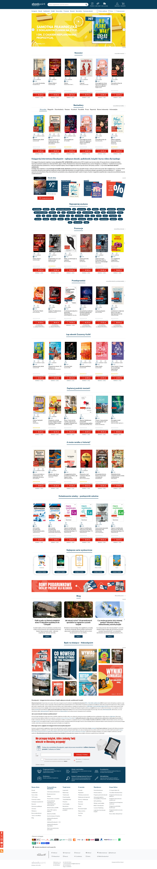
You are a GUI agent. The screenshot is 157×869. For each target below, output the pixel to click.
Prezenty (65, 801)
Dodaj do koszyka (46, 198)
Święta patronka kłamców (84, 259)
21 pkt (51, 256)
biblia (98, 216)
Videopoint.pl (56, 856)
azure (105, 216)
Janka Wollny (36, 423)
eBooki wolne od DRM (52, 807)
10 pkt (35, 526)
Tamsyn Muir (98, 263)
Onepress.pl (67, 852)
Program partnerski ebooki (100, 795)
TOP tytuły (34, 797)
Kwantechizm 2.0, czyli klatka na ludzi (54, 259)
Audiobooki (46, 11)
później (53, 219)
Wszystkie (43, 109)
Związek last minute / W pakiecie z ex (54, 367)
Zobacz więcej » (40, 764)
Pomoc (80, 815)
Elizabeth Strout (36, 84)
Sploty (88, 856)
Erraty (79, 806)
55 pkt (98, 256)
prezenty (37, 709)
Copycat (82, 83)
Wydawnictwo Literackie (74, 163)
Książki (53, 11)
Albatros (105, 163)
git (74, 209)
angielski (113, 219)
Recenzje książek (82, 808)
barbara (95, 209)
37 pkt (98, 308)
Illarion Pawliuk (67, 261)
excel (48, 216)
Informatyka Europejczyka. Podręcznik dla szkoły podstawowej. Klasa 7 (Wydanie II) (39, 531)
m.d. (93, 216)
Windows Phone (68, 718)
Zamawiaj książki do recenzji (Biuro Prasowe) (100, 797)
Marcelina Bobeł (52, 369)
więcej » (65, 761)
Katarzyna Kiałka (58, 532)
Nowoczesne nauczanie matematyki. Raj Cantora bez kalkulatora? (101, 530)
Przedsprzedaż (78, 280)
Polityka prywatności (83, 795)
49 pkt (67, 418)
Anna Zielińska (51, 143)
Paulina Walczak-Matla (84, 424)
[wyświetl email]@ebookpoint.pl (73, 863)
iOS (74, 718)
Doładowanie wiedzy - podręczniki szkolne (78, 496)
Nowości (72, 11)
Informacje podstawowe (53, 791)
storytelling (79, 216)
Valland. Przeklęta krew (54, 311)
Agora (60, 163)
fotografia (113, 216)
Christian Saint (68, 366)
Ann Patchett (82, 261)
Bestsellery (79, 11)
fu (43, 216)
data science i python (41, 212)
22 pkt (114, 81)
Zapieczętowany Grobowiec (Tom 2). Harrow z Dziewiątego (101, 260)
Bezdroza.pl (113, 852)
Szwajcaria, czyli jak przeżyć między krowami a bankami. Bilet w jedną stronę (54, 422)
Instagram (1, 839)
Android (63, 718)
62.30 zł (87, 322)
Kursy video (59, 11)
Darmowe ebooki (88, 11)
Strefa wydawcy (98, 792)
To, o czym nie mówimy (39, 83)
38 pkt (51, 308)
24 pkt (82, 418)
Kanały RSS (1, 851)
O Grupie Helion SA (114, 790)
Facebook (1, 833)
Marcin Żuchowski (99, 532)
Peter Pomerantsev (68, 478)
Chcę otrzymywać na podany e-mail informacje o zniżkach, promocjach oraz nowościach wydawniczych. (57, 760)
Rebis (56, 163)
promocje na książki (55, 168)
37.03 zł (103, 322)
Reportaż (93, 109)
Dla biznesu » (46, 776)
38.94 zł (119, 322)
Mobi (92, 703)
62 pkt (82, 308)
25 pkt (98, 526)
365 (79, 212)
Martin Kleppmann (68, 315)
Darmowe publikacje (37, 806)
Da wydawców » (104, 769)
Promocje (66, 11)
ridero (97, 212)
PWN (88, 706)
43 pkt (51, 81)
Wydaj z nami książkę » (78, 769)
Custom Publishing (98, 807)
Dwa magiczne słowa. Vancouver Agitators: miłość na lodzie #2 (101, 84)
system (61, 219)
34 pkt (35, 81)
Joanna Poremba (114, 315)
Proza (87, 109)
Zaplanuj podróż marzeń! (78, 388)
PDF (86, 703)
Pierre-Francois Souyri (85, 478)
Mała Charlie (98, 366)
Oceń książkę (66, 804)
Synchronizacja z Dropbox (53, 816)
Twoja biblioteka (67, 799)
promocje (94, 728)
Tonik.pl (121, 862)
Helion (64, 163)
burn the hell (77, 222)
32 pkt (114, 364)
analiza (103, 209)
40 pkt (114, 418)
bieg (38, 216)
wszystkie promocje (119, 229)
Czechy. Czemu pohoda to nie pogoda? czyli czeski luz (101, 421)
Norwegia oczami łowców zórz (115, 420)
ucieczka (37, 219)
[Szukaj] (86, 4)
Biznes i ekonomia (102, 109)
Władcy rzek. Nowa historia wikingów (53, 474)
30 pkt (82, 81)
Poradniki (81, 109)
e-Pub (88, 703)
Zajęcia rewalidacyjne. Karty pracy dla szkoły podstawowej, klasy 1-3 (70, 529)
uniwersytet (111, 209)
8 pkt (51, 526)
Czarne (94, 706)
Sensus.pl (78, 852)
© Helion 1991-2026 (36, 865)
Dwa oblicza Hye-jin (116, 83)
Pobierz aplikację (103, 11)
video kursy (112, 716)
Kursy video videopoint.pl (115, 813)
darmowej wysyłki (107, 709)
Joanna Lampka (51, 424)
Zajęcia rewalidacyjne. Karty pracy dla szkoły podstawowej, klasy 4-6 (117, 529)
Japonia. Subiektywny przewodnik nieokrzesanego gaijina (86, 421)
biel (53, 209)
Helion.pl (55, 852)
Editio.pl (89, 852)
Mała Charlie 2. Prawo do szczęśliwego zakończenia (117, 368)
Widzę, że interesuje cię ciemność (70, 259)
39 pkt (114, 256)
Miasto (66, 83)
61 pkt (51, 472)
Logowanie (65, 790)
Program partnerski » (49, 769)
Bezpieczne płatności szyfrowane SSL (45, 847)
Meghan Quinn (98, 87)
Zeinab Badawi (98, 478)
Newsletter (66, 806)
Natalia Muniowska (52, 312)
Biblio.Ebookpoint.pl (103, 856)
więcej (47, 636)
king (103, 212)
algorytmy (121, 209)
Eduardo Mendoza (115, 261)
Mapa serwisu (81, 811)
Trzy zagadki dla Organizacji (115, 259)
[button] (123, 29)
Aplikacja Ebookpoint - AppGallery (52, 825)
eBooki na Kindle (51, 813)
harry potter (71, 212)
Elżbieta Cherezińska (58, 731)
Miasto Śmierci (52, 83)
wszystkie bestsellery (118, 105)
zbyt (120, 219)
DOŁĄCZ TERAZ (81, 755)
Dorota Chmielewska (100, 424)
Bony (111, 11)
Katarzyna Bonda (38, 731)
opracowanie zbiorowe (63, 209)
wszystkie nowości (119, 53)
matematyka (104, 219)
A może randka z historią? (78, 442)
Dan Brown (44, 731)
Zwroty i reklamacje (83, 799)
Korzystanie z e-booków (53, 798)
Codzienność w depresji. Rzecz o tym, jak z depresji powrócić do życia (117, 313)
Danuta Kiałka (51, 532)
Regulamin (80, 792)
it (119, 216)
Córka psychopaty (100, 311)
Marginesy (97, 163)
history (62, 216)
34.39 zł (40, 322)
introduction (111, 212)
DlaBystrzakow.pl (103, 852)
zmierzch (52, 212)
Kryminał (74, 109)
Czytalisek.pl (79, 856)
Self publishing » (104, 776)
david (55, 216)
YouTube (1, 842)
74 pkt (67, 308)
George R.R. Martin (67, 731)
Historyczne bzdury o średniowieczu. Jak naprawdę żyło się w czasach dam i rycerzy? (54, 142)
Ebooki (40, 11)
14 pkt (98, 81)
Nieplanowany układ (38, 139)
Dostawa (80, 801)
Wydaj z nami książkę (99, 803)
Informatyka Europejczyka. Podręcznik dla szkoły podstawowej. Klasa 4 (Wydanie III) (54, 531)
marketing (82, 219)
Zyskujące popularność (37, 801)
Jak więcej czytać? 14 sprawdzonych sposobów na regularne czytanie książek (78, 622)
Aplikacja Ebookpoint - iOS (54, 822)
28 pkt (67, 81)
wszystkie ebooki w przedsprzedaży (115, 281)
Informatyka (113, 109)
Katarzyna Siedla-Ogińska (116, 423)
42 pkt (35, 418)
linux (87, 216)
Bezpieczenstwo (51, 794)
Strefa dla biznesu (98, 790)
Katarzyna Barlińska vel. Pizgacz (79, 731)
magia (86, 222)
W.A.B (106, 706)
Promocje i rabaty (36, 799)
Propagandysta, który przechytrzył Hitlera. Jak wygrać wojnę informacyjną (70, 476)
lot (89, 209)
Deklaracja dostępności (84, 797)
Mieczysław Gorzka (84, 84)
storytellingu (36, 209)
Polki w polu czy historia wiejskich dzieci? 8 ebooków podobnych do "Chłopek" (47, 622)
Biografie (50, 109)
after (67, 219)
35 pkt (67, 256)
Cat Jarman (50, 477)
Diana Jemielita (98, 312)
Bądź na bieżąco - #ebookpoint (78, 643)
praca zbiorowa (87, 212)
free (70, 222)
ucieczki (46, 209)
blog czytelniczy (64, 711)
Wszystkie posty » (119, 595)
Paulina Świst (67, 84)
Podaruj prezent (120, 11)
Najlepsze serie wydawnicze (79, 550)
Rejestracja (65, 792)
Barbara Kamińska (68, 424)
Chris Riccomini (76, 315)
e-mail (37, 754)
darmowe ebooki (45, 711)
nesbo (90, 219)
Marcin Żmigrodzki (84, 315)
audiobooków (97, 703)
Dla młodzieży (59, 109)
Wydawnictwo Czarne (88, 163)
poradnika (37, 721)
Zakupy (49, 796)
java (96, 219)
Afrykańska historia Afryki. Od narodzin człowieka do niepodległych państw (101, 476)
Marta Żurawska (114, 84)
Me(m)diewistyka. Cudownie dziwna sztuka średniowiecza (117, 475)
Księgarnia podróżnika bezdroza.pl (114, 806)
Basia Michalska (36, 312)
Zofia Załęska (114, 478)
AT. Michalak (67, 140)
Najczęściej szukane (78, 204)
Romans (67, 109)
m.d (63, 212)
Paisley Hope (114, 143)
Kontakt (80, 790)
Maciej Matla (92, 424)
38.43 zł (56, 322)
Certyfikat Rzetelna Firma (115, 792)
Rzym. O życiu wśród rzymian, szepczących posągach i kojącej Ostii (70, 421)
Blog (78, 596)
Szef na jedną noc (68, 139)
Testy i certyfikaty (36, 815)
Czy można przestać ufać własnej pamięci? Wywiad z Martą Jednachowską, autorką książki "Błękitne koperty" (109, 623)
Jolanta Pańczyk (36, 532)
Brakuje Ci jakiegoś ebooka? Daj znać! (82, 776)
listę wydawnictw (45, 165)
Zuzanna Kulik (36, 140)
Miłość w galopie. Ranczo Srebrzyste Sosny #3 (116, 141)
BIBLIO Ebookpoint (99, 805)
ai (58, 212)
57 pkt (114, 472)
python (74, 219)
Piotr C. (71, 84)
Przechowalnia (66, 797)
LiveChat (80, 813)
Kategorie (34, 11)
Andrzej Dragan (51, 261)
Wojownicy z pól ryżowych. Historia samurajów (85, 475)
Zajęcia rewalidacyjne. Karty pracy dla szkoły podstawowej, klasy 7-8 (86, 529)
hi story (120, 212)
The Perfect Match (38, 311)
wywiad (46, 219)
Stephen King (50, 731)
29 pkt (51, 137)
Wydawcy (34, 811)
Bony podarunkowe (36, 813)
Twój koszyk (66, 795)
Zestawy (34, 808)
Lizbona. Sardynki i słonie (38, 420)
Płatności (80, 804)
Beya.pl (66, 856)
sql (68, 216)
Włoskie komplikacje (85, 366)
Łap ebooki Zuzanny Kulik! (78, 334)
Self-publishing (97, 801)
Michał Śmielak (51, 84)
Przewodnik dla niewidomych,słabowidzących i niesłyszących (51, 803)
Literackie (98, 706)
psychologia (81, 209)
